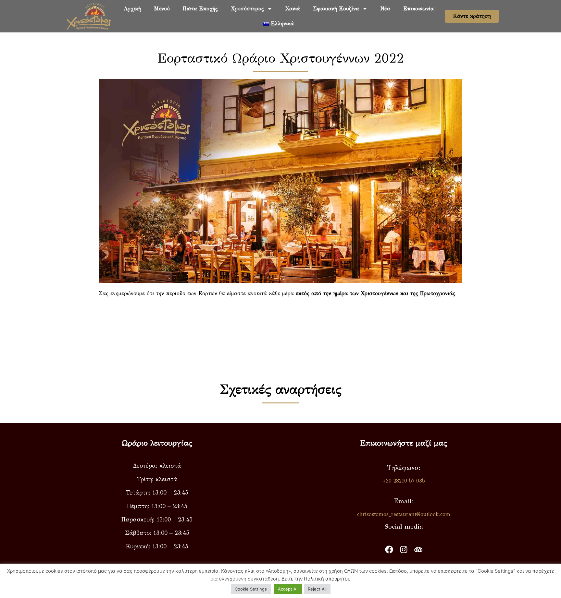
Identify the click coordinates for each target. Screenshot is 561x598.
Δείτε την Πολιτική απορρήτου (316, 579)
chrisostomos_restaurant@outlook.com (403, 514)
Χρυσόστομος (247, 9)
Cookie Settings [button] (251, 589)
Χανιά (292, 9)
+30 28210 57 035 (403, 481)
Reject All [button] (317, 589)
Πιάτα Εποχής (200, 9)
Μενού (162, 9)
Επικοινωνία (418, 9)
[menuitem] (278, 23)
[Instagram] (403, 549)
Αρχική (132, 9)
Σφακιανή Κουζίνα (336, 9)
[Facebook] (389, 549)
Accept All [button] (288, 589)
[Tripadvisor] (418, 549)
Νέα (385, 9)
